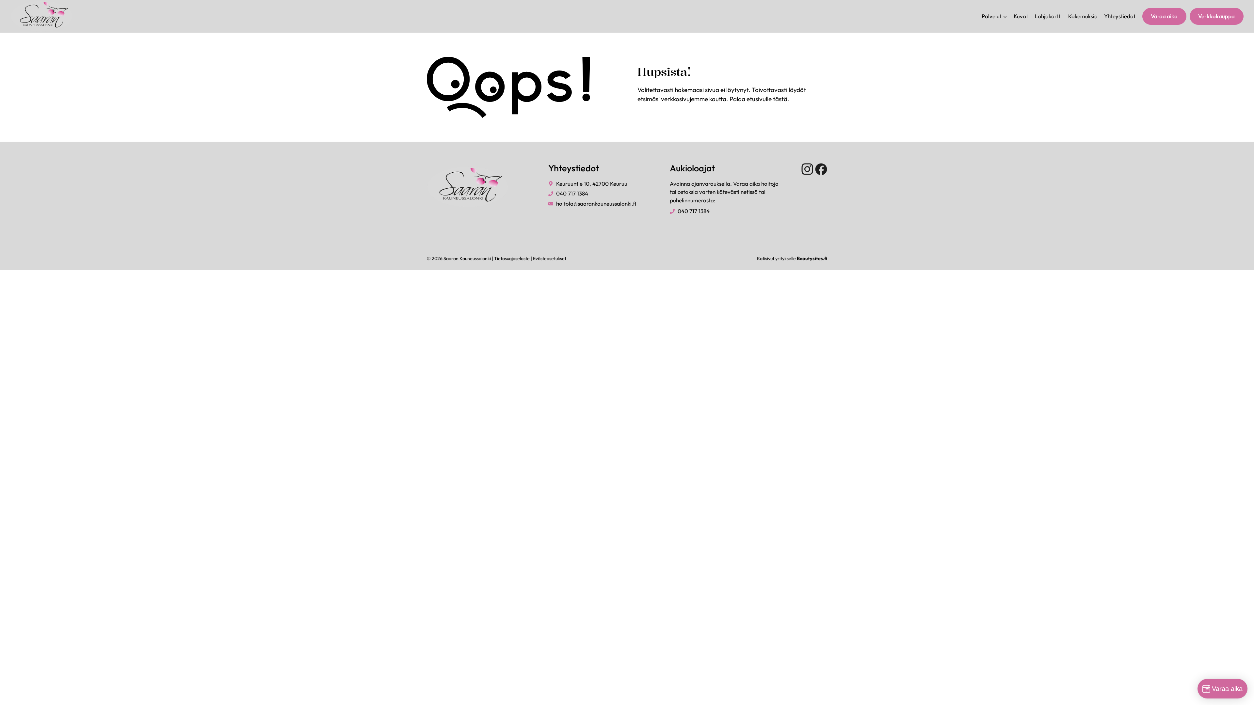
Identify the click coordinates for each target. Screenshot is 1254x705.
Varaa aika (1164, 16)
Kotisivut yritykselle (792, 258)
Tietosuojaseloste (512, 258)
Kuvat (1021, 16)
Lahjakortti (1048, 16)
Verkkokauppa (1216, 16)
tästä (780, 99)
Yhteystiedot (1119, 16)
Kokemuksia (1083, 16)
